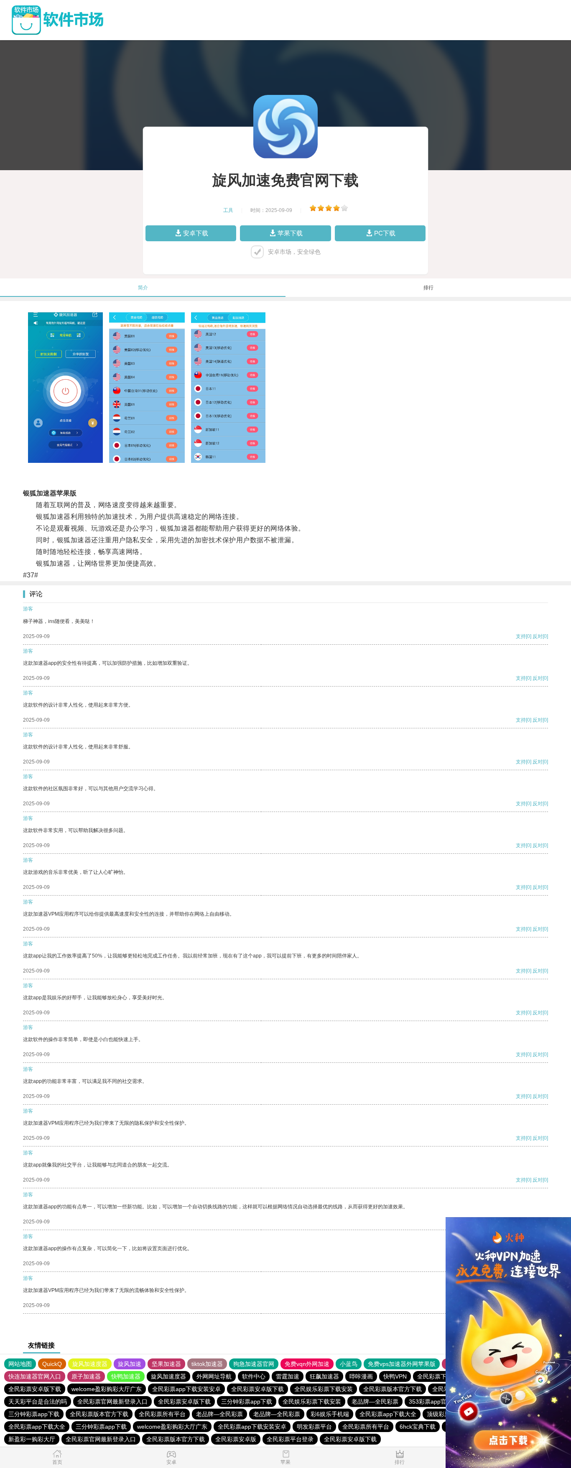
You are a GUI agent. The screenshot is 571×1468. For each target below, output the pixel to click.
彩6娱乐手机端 (330, 1414)
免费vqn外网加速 (307, 1364)
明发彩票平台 (314, 1426)
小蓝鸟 (348, 1364)
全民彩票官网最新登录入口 (112, 1401)
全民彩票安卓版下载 (34, 1389)
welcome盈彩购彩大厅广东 (106, 1389)
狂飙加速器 (324, 1376)
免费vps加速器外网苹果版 (402, 1364)
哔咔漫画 (361, 1376)
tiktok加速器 (207, 1364)
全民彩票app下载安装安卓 (186, 1389)
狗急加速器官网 (253, 1364)
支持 (521, 636)
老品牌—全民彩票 (375, 1401)
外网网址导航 (214, 1376)
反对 (538, 636)
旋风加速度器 (89, 1364)
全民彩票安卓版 (235, 1439)
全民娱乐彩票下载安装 (323, 1389)
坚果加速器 (166, 1364)
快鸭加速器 (125, 1376)
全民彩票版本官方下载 (392, 1389)
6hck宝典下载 (418, 1426)
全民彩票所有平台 (162, 1414)
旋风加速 (129, 1364)
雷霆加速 (287, 1376)
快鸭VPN (395, 1376)
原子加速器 (86, 1376)
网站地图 (20, 1364)
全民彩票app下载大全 (387, 1414)
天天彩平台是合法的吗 (37, 1401)
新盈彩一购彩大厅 (31, 1439)
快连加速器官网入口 (34, 1376)
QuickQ (52, 1364)
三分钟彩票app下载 (246, 1401)
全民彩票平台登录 (290, 1439)
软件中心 (253, 1376)
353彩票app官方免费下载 (442, 1401)
